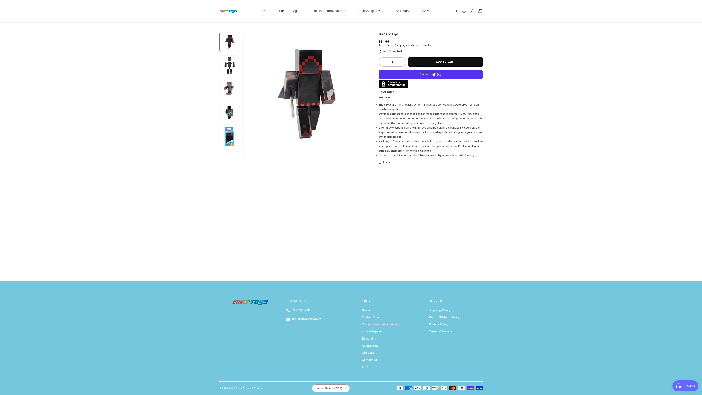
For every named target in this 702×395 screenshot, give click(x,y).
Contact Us (369, 360)
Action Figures (372, 331)
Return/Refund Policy (444, 317)
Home (366, 310)
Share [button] (386, 162)
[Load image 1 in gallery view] (229, 42)
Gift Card (368, 353)
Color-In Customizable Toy (380, 324)
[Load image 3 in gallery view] (229, 89)
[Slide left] (229, 31)
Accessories (370, 345)
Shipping (400, 45)
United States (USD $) (329, 388)
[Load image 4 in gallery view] (229, 113)
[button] (372, 11)
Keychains (369, 338)
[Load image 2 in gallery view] (229, 66)
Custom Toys (370, 317)
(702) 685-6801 (301, 310)
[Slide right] (229, 146)
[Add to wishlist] (380, 51)
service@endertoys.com (306, 318)
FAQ (365, 367)
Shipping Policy (439, 310)
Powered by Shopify (255, 388)
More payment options (431, 71)
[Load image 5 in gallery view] (229, 136)
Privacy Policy (438, 324)
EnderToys (235, 388)
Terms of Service (440, 331)
